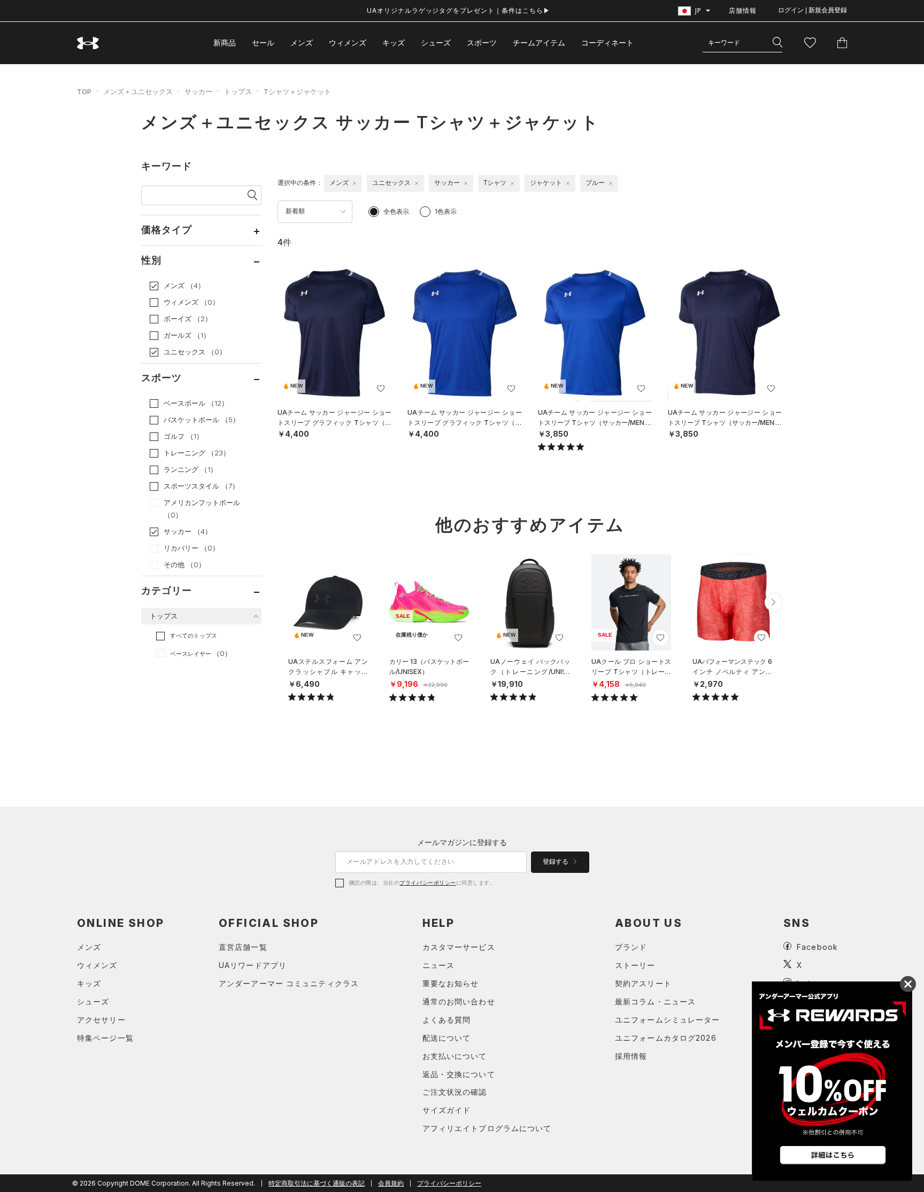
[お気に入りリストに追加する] (380, 388)
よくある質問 (446, 1019)
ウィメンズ (347, 42)
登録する (556, 861)
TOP (84, 91)
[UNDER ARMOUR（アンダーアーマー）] (88, 43)
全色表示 (396, 211)
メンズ (301, 42)
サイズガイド (446, 1109)
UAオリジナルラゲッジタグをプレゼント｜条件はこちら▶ (458, 10)
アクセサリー (101, 1019)
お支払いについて (454, 1056)
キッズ (393, 42)
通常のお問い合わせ (458, 1001)
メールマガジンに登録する (462, 842)
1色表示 (446, 211)
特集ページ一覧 (105, 1037)
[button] (773, 602)
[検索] (777, 43)
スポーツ (482, 42)
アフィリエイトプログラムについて (487, 1128)
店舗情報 (743, 10)
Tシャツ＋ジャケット (297, 91)
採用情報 (631, 1056)
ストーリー (635, 965)
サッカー (198, 91)
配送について (446, 1037)
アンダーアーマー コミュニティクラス (289, 983)
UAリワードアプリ (253, 965)
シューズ (436, 42)
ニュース (438, 965)
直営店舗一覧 (243, 946)
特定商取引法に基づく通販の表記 (316, 1183)
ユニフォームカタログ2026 (666, 1037)
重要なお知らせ (450, 983)
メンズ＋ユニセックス (138, 91)
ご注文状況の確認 (454, 1091)
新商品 (224, 42)
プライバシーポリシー (427, 882)
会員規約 (391, 1183)
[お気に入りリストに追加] (357, 637)
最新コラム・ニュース (655, 1001)
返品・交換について (458, 1074)
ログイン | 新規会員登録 (812, 10)
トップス (238, 91)
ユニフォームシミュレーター (667, 1019)
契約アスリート (643, 983)
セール (263, 42)
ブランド (631, 946)
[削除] (354, 183)
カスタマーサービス (458, 946)
